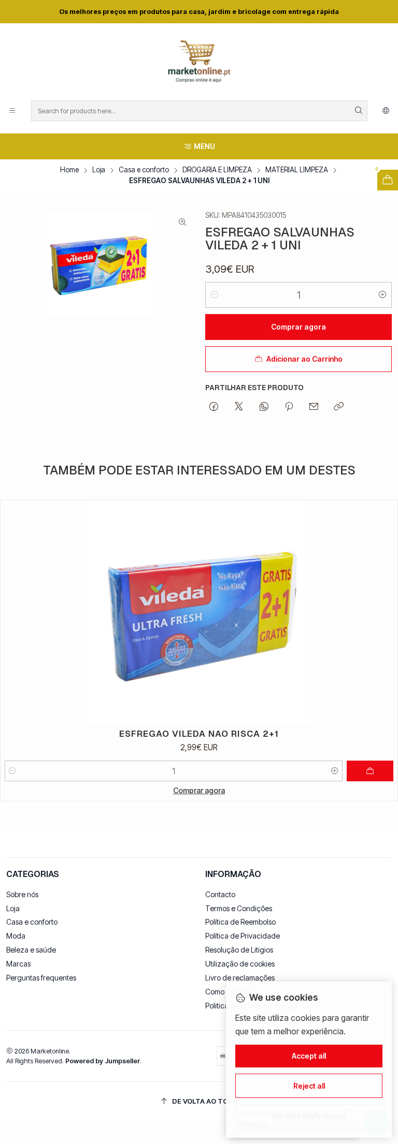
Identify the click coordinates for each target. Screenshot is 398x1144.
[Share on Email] (313, 407)
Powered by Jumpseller (102, 1061)
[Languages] (386, 110)
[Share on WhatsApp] (264, 407)
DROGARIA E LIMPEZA (217, 170)
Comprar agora (199, 790)
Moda (15, 935)
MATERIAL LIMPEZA (296, 170)
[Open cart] (387, 180)
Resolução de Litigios (239, 949)
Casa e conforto (144, 170)
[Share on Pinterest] (288, 407)
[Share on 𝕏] (239, 407)
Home (69, 170)
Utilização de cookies (240, 963)
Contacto (220, 894)
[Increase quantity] (382, 295)
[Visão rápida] (385, 611)
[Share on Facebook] (213, 407)
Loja (98, 170)
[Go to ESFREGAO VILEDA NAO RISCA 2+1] (199, 611)
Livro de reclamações (240, 977)
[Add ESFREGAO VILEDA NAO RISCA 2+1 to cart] (370, 771)
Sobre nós (22, 894)
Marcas (18, 963)
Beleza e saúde (31, 949)
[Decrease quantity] (214, 295)
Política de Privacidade (242, 935)
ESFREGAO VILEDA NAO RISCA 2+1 (199, 733)
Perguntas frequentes (41, 977)
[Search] (358, 110)
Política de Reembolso (240, 921)
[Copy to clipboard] (338, 407)
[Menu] (12, 110)
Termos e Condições (238, 908)
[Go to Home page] (199, 63)
